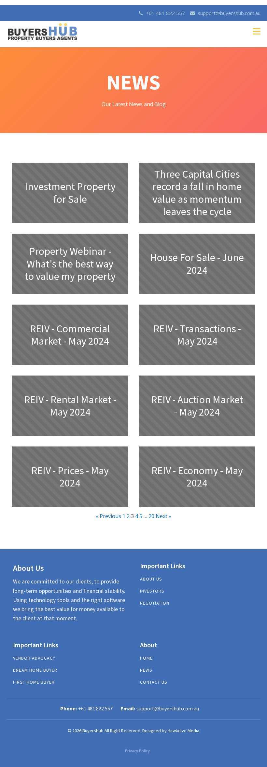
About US (151, 579)
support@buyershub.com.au (229, 13)
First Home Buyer (34, 682)
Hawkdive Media (183, 730)
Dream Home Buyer (35, 670)
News (146, 670)
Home (146, 658)
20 (151, 516)
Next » (163, 516)
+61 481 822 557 (165, 13)
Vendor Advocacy (34, 658)
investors (152, 591)
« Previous (108, 516)
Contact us (153, 682)
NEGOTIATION (154, 603)
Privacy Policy (137, 751)
